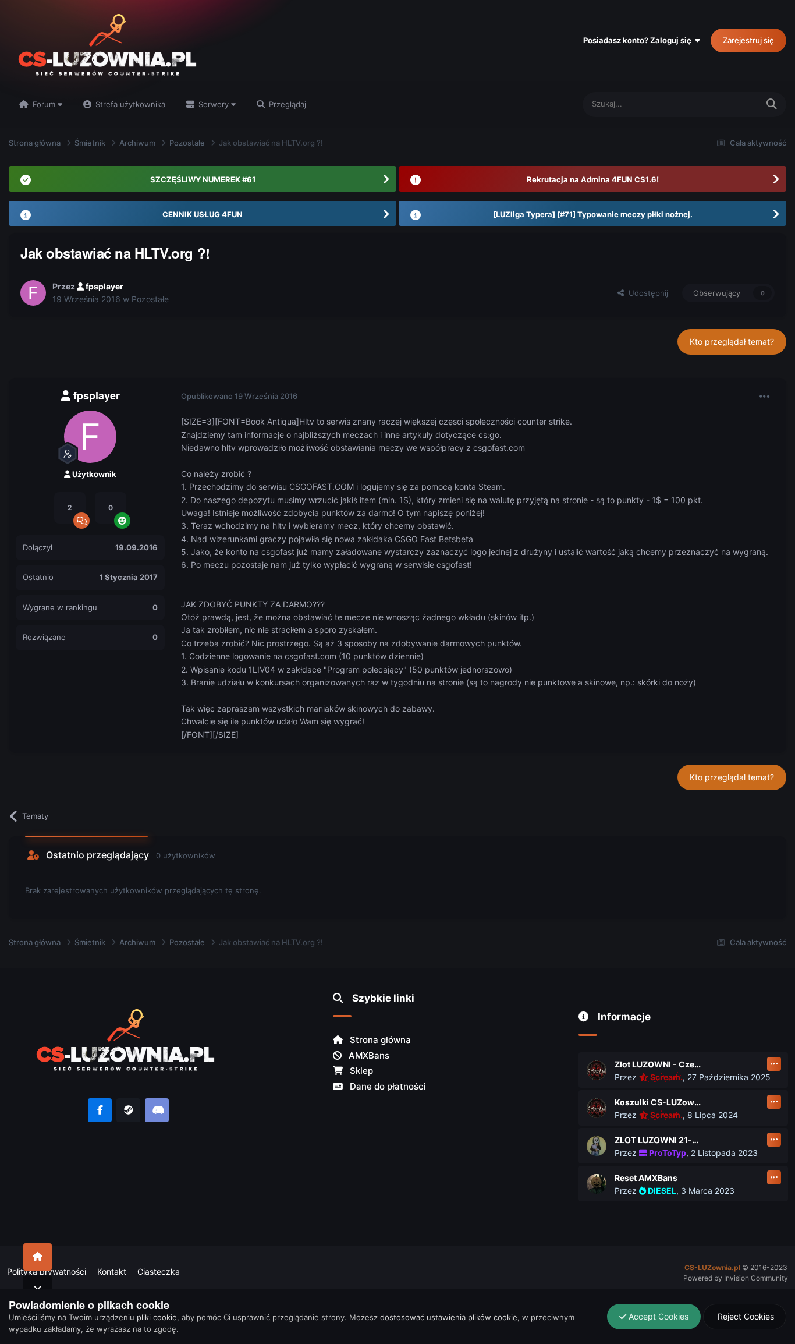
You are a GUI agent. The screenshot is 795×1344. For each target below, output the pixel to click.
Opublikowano (239, 396)
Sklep (360, 1070)
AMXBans (367, 1055)
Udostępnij (646, 293)
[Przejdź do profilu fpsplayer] (33, 293)
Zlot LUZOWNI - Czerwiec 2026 (658, 1064)
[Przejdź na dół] (37, 1289)
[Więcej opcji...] (765, 397)
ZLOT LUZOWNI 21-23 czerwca (658, 1140)
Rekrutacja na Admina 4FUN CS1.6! (593, 179)
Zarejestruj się (748, 40)
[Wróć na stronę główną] (37, 1257)
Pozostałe (150, 299)
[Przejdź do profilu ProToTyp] (596, 1146)
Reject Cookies (744, 1316)
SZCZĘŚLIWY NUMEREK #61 (202, 179)
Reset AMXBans (646, 1178)
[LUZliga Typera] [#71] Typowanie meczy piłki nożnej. (593, 214)
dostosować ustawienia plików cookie (448, 1317)
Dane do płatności (386, 1086)
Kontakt (111, 1271)
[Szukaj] (771, 104)
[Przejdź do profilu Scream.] (596, 1070)
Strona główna (379, 1039)
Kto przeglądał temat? (732, 341)
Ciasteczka (158, 1271)
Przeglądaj (286, 104)
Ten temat (725, 104)
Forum (44, 104)
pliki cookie (157, 1317)
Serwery (213, 104)
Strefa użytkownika (129, 104)
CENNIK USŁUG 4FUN (202, 214)
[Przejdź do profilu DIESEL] (596, 1184)
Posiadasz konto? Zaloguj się (639, 40)
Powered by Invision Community (735, 1278)
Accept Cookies (657, 1316)
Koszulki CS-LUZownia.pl (658, 1102)
